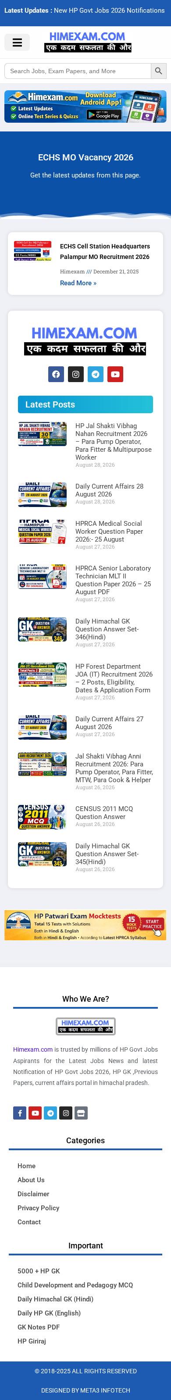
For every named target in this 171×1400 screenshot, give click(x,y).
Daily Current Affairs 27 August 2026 (109, 723)
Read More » (78, 283)
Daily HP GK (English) (49, 1313)
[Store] (81, 1113)
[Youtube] (115, 374)
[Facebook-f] (19, 1113)
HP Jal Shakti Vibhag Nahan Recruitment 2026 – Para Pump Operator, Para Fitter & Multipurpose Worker (113, 441)
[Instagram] (76, 374)
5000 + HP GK (39, 1271)
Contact (29, 1222)
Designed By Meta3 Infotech (85, 1390)
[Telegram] (95, 374)
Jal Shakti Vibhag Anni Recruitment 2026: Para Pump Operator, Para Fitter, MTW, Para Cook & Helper (114, 768)
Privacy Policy (38, 1208)
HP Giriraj (32, 1341)
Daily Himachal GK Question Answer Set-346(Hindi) (107, 629)
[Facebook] (56, 374)
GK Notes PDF (39, 1327)
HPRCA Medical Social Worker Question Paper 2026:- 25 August (109, 531)
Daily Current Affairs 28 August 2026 (109, 490)
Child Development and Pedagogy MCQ (75, 1285)
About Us (31, 1180)
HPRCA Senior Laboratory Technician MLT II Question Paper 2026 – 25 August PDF (113, 580)
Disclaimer (33, 1194)
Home (27, 1166)
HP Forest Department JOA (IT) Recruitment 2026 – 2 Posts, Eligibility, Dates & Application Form (114, 678)
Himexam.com (33, 1049)
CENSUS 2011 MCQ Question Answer (104, 813)
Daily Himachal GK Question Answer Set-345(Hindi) (107, 854)
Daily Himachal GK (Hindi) (55, 1299)
